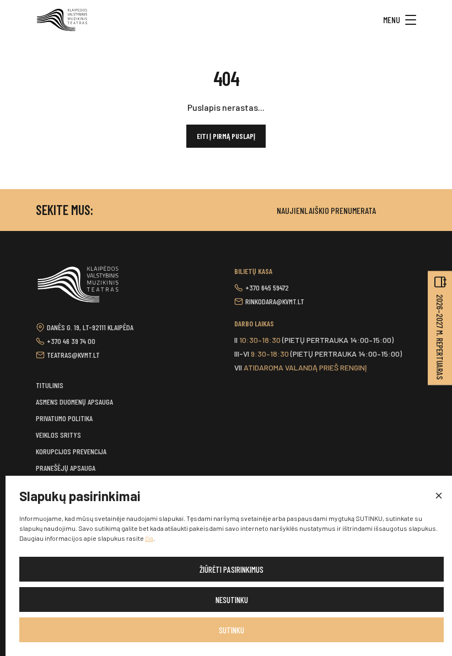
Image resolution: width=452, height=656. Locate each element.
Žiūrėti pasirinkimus (231, 569)
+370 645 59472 (267, 287)
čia (149, 538)
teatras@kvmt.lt (73, 354)
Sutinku (231, 630)
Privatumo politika (64, 418)
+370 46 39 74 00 (71, 341)
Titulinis (49, 385)
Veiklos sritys (58, 434)
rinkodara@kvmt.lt (274, 301)
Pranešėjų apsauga (65, 467)
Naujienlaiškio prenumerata (326, 210)
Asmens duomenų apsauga (74, 401)
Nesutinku (232, 600)
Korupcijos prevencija (71, 451)
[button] (438, 496)
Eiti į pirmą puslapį (226, 136)
